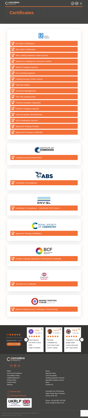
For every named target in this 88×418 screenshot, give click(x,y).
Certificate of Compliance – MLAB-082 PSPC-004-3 (38, 208)
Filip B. (75, 330)
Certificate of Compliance (26, 183)
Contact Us (49, 384)
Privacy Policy (11, 380)
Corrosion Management (26, 91)
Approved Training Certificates (28, 233)
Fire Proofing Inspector (25, 73)
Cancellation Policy (13, 375)
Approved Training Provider (27, 126)
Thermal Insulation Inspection (28, 103)
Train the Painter (23, 85)
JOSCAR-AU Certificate (26, 284)
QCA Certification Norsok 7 (27, 120)
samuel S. (38, 330)
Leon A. (56, 330)
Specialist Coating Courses (55, 380)
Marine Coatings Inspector (27, 67)
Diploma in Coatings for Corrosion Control (33, 61)
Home (48, 371)
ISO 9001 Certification (25, 43)
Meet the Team (51, 373)
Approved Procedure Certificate (29, 132)
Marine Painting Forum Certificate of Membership (37, 309)
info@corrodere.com (57, 403)
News (47, 382)
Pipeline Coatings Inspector (27, 108)
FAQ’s (9, 371)
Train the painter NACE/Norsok (29, 114)
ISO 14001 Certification (26, 49)
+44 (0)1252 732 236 (58, 400)
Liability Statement (13, 378)
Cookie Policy (11, 382)
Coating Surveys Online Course (29, 79)
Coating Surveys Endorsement (29, 157)
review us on (12, 344)
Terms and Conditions (14, 373)
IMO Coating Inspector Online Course (32, 55)
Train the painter (51, 375)
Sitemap (10, 384)
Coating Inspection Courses (55, 378)
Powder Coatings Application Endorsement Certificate (38, 259)
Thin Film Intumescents (26, 97)
